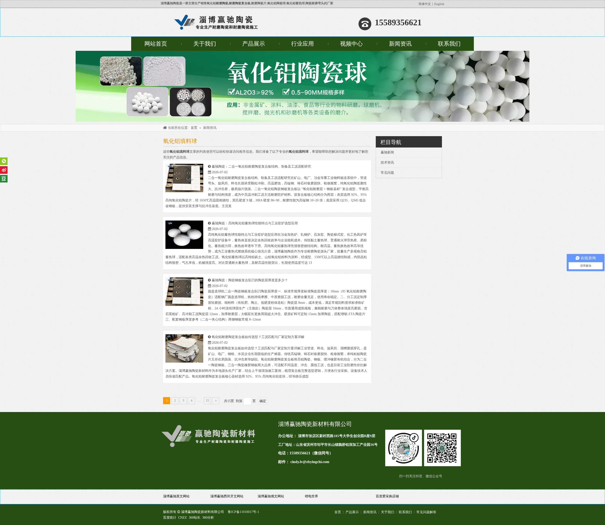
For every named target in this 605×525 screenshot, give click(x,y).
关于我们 (387, 512)
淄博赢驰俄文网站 (271, 496)
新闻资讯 (369, 512)
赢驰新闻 (387, 152)
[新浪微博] (4, 170)
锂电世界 (311, 496)
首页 (337, 512)
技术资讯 (387, 162)
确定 (262, 401)
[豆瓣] (4, 178)
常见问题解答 (426, 512)
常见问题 (387, 172)
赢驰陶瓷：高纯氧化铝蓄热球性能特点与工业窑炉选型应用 (255, 223)
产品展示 (352, 512)
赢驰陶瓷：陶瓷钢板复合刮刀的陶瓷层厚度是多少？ (250, 280)
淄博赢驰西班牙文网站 (226, 496)
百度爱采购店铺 (387, 496)
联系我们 (405, 512)
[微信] (4, 161)
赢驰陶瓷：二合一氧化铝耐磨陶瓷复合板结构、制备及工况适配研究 (261, 166)
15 (207, 400)
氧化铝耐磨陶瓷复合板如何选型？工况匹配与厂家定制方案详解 (258, 337)
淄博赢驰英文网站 (176, 496)
